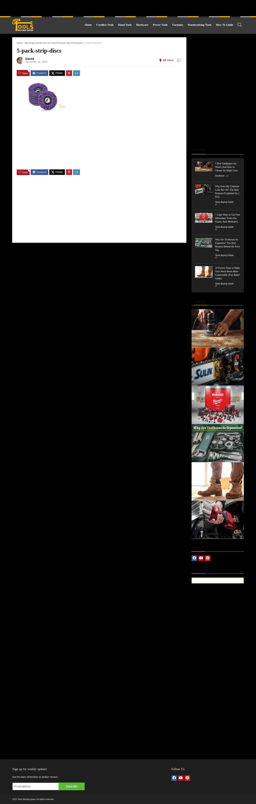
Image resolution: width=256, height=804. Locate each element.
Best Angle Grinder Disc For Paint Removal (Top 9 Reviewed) (54, 43)
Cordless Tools (105, 24)
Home (88, 24)
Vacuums (177, 24)
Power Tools (160, 24)
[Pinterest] (207, 558)
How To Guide (224, 24)
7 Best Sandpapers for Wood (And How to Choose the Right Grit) (226, 167)
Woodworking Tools (199, 24)
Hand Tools (125, 24)
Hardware (142, 24)
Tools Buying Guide (224, 202)
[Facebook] (194, 558)
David (29, 59)
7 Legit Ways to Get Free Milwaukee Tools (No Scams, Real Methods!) (227, 218)
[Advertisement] (128, 8)
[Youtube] (201, 558)
